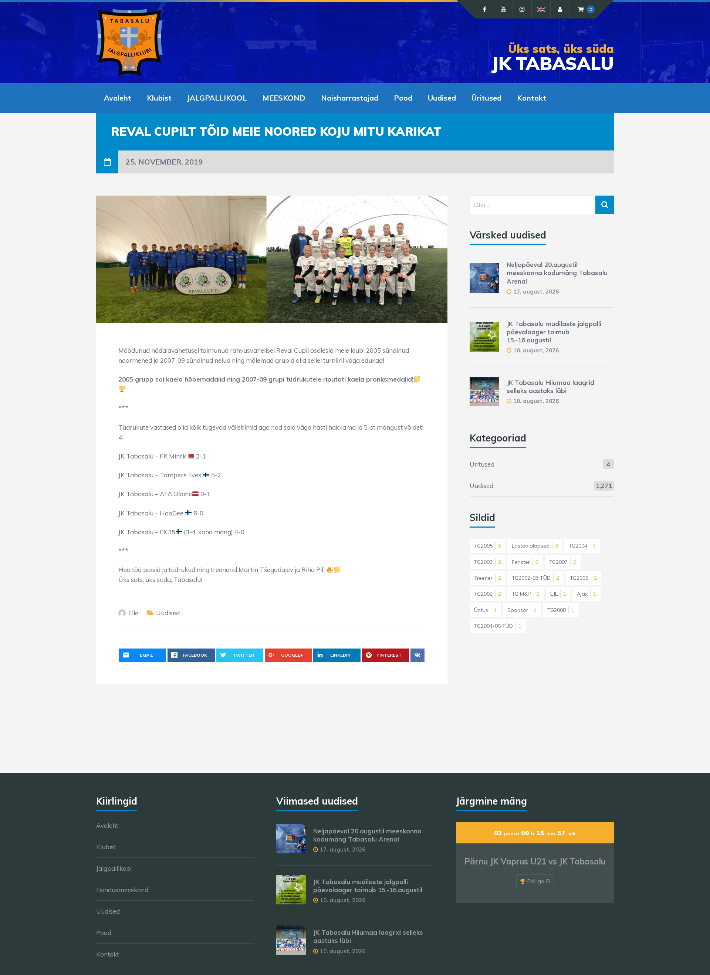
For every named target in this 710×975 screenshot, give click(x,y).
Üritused (486, 97)
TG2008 (560, 610)
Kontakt (531, 97)
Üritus (485, 610)
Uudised (442, 97)
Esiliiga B (538, 881)
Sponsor (522, 610)
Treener (487, 578)
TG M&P (526, 593)
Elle (133, 613)
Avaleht (117, 97)
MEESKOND (284, 97)
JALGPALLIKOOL (217, 97)
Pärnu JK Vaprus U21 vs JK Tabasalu (534, 861)
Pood (403, 97)
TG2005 (487, 545)
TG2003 (487, 562)
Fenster (525, 562)
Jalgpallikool (114, 868)
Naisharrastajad (349, 97)
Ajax (586, 593)
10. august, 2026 (536, 350)
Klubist (159, 97)
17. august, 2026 (536, 291)
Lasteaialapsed (535, 545)
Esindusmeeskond (122, 890)
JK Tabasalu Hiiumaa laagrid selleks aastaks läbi (550, 387)
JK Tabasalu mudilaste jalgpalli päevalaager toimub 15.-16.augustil (554, 332)
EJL (558, 593)
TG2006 (583, 578)
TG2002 (487, 593)
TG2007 (562, 562)
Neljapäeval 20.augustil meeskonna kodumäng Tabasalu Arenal (557, 273)
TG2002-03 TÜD (535, 578)
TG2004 (582, 545)
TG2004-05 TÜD (497, 626)
